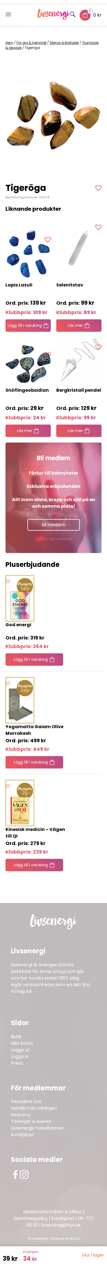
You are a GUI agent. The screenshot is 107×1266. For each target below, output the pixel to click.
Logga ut (20, 1050)
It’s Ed (75, 1238)
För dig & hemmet (31, 42)
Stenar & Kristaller (64, 42)
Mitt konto (22, 1043)
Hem (9, 42)
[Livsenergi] (54, 18)
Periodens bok (26, 1101)
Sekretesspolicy (30, 1218)
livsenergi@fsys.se (61, 1225)
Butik (16, 1036)
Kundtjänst (22, 1134)
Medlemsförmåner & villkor (52, 1212)
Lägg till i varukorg (25, 325)
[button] (99, 187)
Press (17, 1063)
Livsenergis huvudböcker (37, 1128)
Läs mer (75, 325)
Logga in (20, 1056)
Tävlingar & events (31, 1121)
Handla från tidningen (34, 1108)
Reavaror (21, 1115)
